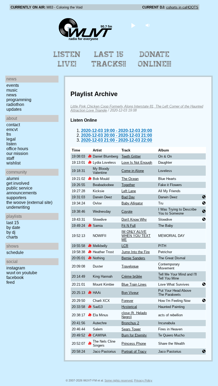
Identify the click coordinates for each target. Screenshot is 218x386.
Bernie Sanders (133, 258)
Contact (13, 124)
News (11, 95)
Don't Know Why (134, 219)
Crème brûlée (131, 276)
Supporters (16, 197)
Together (128, 185)
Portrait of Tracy (133, 352)
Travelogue (130, 266)
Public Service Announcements (21, 190)
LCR (124, 246)
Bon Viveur (130, 293)
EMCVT (12, 129)
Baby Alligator (132, 203)
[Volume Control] (148, 25)
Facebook (15, 277)
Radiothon (15, 104)
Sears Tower (131, 329)
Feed (10, 282)
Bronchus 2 (130, 323)
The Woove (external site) (29, 202)
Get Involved (17, 183)
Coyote (126, 211)
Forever (127, 301)
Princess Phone (133, 344)
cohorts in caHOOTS (182, 7)
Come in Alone (132, 171)
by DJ (10, 232)
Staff (10, 158)
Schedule (15, 252)
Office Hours (17, 148)
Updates (14, 109)
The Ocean (130, 179)
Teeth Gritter (131, 156)
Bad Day (128, 197)
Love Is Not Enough (136, 163)
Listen (11, 144)
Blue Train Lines (133, 284)
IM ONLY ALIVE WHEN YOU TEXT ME (135, 236)
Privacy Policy (143, 380)
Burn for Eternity (134, 335)
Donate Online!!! (154, 59)
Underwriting (18, 207)
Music (12, 90)
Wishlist (13, 163)
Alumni (12, 178)
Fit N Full (128, 226)
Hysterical (129, 307)
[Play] (133, 25)
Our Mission (17, 153)
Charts (12, 237)
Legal (11, 139)
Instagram (15, 268)
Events (12, 85)
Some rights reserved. (118, 380)
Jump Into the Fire (135, 252)
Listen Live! (67, 59)
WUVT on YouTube (21, 272)
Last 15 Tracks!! (108, 59)
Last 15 (12, 222)
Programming (18, 99)
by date (13, 227)
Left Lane (128, 191)
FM (8, 134)
